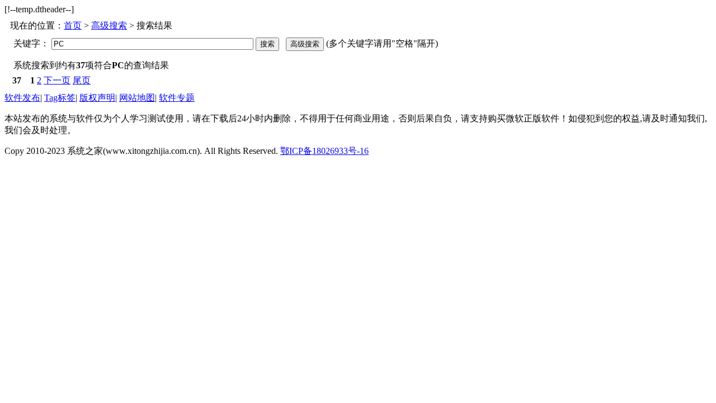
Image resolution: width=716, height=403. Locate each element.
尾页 (82, 80)
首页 (73, 25)
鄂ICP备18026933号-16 (324, 151)
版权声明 (97, 97)
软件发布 (22, 97)
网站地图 (137, 97)
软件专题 (177, 97)
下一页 (57, 80)
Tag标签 (60, 97)
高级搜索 (109, 25)
